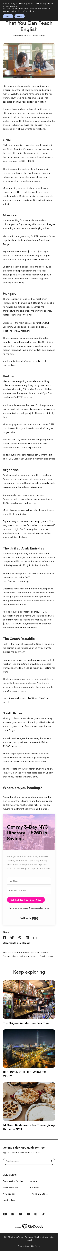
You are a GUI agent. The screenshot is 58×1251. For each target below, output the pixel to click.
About (33, 1181)
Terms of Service (38, 956)
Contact (34, 1187)
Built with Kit (29, 918)
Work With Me (10, 1187)
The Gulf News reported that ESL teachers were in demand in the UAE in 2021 (28, 575)
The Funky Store (39, 1193)
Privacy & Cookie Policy (29, 1246)
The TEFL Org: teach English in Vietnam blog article (29, 458)
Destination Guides (13, 1181)
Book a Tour (9, 1200)
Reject (19, 16)
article (46, 808)
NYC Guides (9, 1193)
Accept (8, 16)
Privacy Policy (18, 956)
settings (32, 11)
